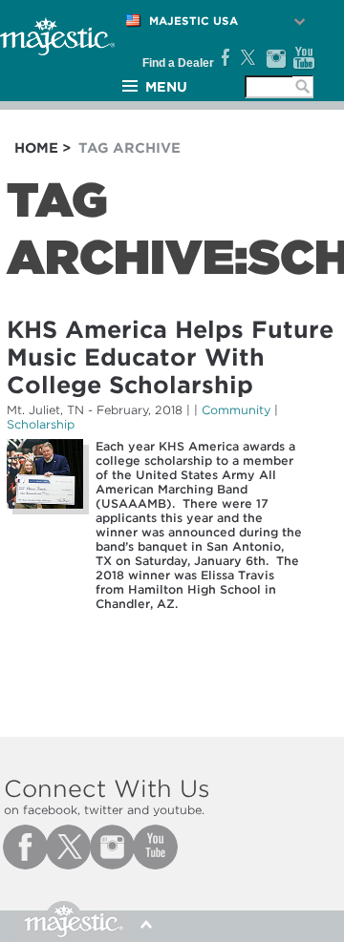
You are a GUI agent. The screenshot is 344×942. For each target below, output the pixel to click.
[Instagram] (276, 58)
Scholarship (41, 424)
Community (236, 410)
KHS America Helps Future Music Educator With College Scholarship (170, 357)
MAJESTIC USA (193, 21)
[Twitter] (247, 58)
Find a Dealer (178, 63)
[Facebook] (223, 58)
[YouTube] (304, 58)
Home (36, 148)
